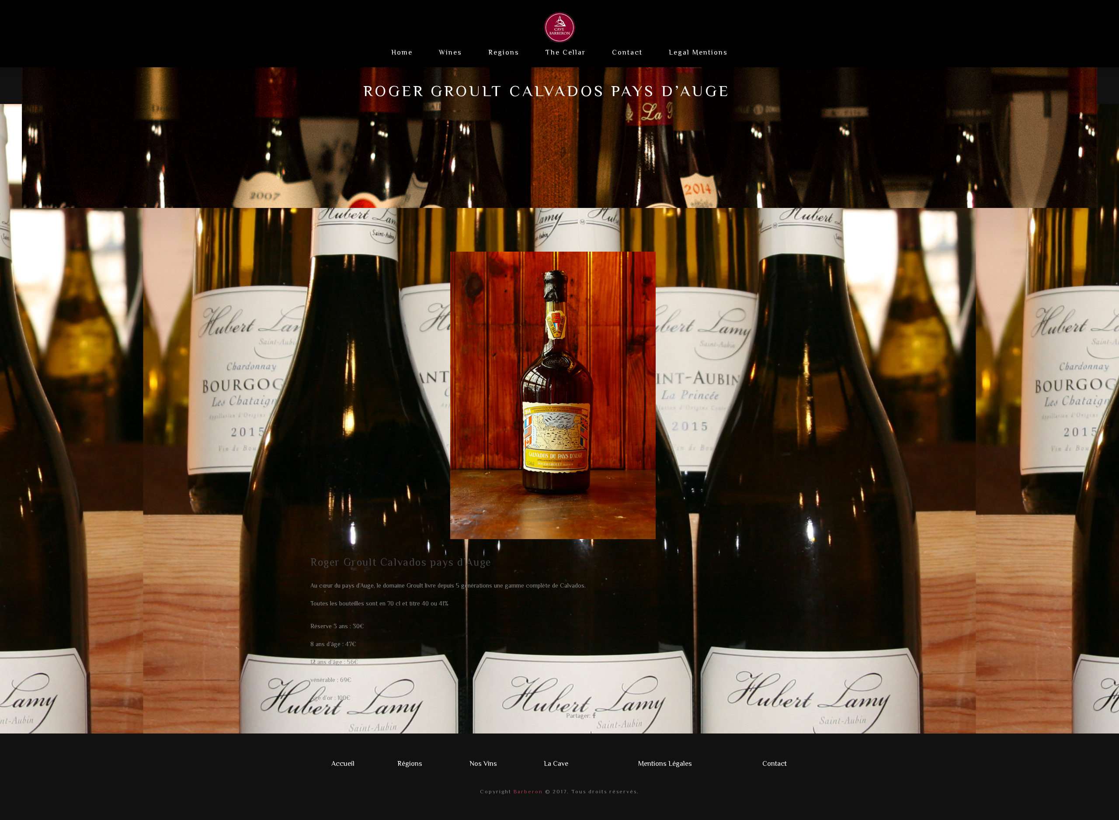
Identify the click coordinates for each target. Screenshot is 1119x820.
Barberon (527, 792)
